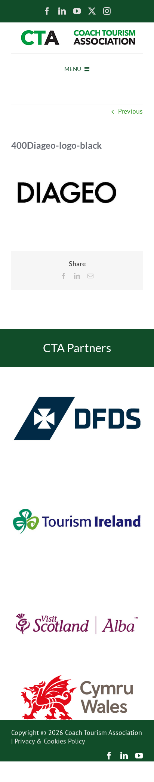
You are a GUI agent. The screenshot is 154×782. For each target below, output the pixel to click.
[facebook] (47, 11)
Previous (130, 111)
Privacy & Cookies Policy (50, 741)
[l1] (77, 33)
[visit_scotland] (77, 575)
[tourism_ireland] (77, 473)
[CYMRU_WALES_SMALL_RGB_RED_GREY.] (77, 678)
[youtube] (77, 11)
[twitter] (92, 11)
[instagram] (107, 11)
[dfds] (77, 370)
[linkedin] (62, 11)
